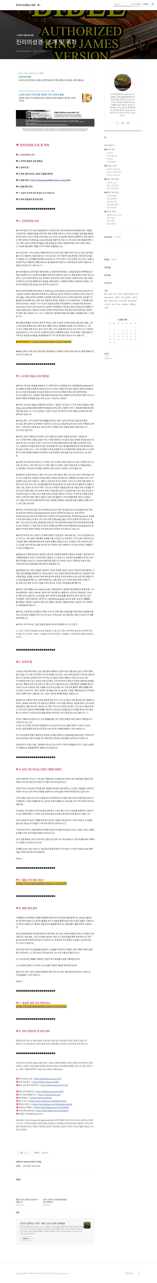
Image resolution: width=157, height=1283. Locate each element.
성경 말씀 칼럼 (112, 196)
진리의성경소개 (112, 156)
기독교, (106, 308)
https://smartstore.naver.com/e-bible (34, 91)
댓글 (17, 1212)
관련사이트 (129, 1273)
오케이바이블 (25, 76)
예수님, (135, 297)
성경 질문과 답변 (112, 204)
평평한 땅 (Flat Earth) (114, 215)
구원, (122, 297)
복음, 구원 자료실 (113, 188)
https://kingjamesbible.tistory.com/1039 (51, 180)
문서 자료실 (111, 218)
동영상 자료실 (111, 224)
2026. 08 (123, 319)
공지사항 (110, 153)
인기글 (113, 259)
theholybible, (109, 297)
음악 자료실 (111, 221)
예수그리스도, (116, 304)
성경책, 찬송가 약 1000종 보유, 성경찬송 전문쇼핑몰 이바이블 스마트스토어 (47, 99)
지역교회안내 (111, 161)
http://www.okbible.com (29, 73)
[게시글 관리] (28, 1153)
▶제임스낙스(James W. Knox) (133, 1260)
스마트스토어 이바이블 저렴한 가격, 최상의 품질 (41, 94)
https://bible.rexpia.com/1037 (47, 1078)
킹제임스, (128, 297)
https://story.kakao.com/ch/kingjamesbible (52, 1104)
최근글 (106, 259)
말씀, (110, 294)
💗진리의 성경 (109, 149)
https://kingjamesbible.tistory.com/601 (52, 341)
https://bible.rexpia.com (49, 1094)
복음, (106, 294)
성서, (115, 294)
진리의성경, (123, 301)
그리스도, (107, 304)
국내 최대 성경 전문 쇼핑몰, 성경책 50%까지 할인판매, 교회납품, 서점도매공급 (51, 80)
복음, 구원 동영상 (113, 185)
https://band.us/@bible (41, 1097)
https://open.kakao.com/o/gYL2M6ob (52, 1107)
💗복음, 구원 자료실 (111, 179)
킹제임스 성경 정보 (113, 169)
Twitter (118, 237)
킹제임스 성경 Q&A (113, 175)
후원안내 (110, 159)
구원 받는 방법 (112, 182)
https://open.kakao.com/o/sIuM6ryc (52, 1110)
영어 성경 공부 (112, 207)
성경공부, (125, 304)
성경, (106, 301)
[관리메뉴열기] (153, 4)
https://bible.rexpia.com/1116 (54, 1085)
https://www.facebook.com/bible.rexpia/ (47, 1100)
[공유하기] (25, 1153)
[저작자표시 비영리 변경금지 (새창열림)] (45, 1153)
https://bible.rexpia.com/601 (46, 1081)
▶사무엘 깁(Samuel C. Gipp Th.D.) (132, 1252)
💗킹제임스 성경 (110, 165)
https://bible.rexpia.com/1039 (49, 1091)
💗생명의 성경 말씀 (111, 192)
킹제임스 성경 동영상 (114, 172)
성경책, (117, 297)
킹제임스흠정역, (128, 294)
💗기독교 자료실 (110, 211)
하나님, (120, 294)
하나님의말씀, (132, 301)
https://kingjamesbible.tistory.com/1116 (41, 1006)
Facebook (108, 237)
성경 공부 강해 (112, 201)
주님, (137, 294)
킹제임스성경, (113, 301)
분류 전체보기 (109, 145)
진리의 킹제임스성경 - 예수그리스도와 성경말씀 (29, 5)
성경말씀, (132, 304)
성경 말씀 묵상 (112, 198)
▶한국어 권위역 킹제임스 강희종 (133, 1267)
